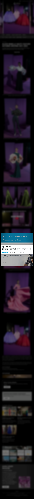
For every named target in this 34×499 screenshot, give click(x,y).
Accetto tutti (5, 252)
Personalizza (20, 252)
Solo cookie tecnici (12, 252)
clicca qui (30, 249)
